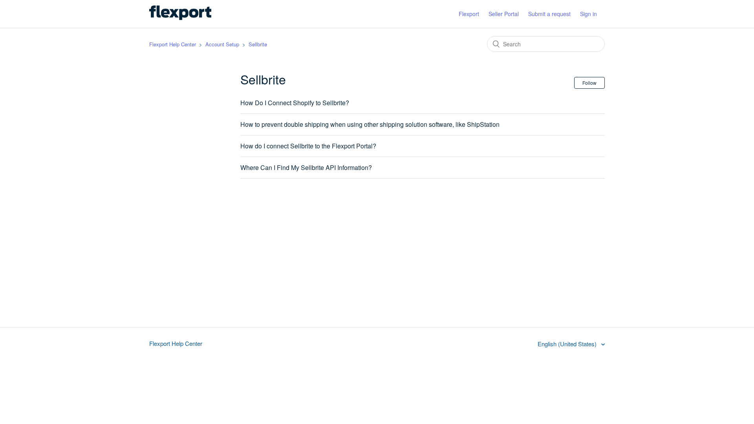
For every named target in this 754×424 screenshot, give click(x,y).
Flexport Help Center (172, 44)
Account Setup (222, 44)
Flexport (469, 14)
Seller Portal (504, 14)
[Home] (180, 17)
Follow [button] (589, 82)
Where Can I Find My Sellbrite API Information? (306, 167)
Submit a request (549, 14)
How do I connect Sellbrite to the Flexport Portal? (308, 145)
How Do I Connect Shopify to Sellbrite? (294, 102)
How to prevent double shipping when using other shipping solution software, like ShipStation (370, 124)
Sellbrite (258, 44)
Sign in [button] (588, 14)
